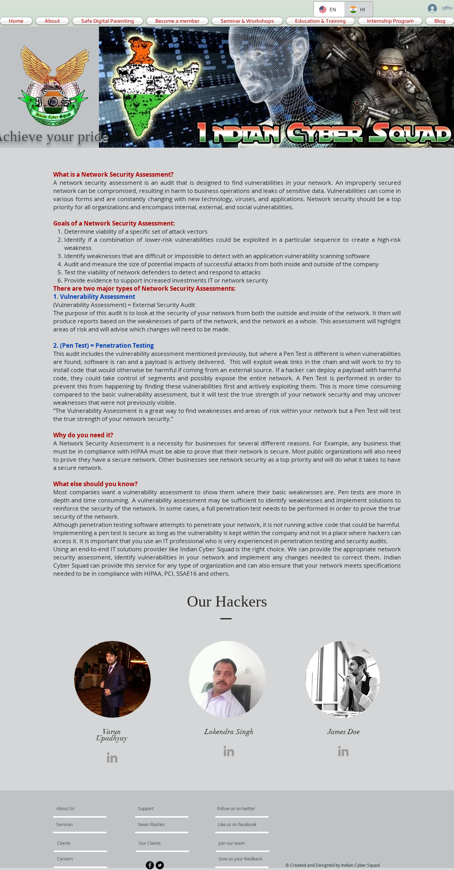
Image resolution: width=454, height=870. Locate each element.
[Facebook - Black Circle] (150, 865)
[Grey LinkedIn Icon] (112, 757)
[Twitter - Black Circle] (160, 865)
